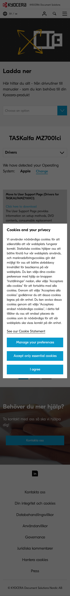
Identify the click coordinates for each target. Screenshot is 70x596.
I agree (35, 369)
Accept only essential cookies (35, 356)
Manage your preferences (35, 342)
